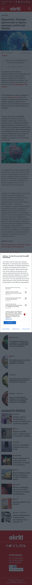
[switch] (25, 292)
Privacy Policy (26, 329)
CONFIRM (10, 322)
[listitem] (16, 288)
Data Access (16, 329)
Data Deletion (6, 329)
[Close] (28, 256)
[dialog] (16, 292)
